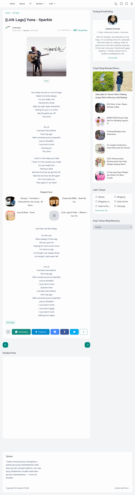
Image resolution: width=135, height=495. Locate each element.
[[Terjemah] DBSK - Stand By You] (54, 205)
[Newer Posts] (87, 345)
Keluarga (121, 206)
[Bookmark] (8, 332)
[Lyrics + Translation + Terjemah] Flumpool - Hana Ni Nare (73, 421)
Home (12, 3)
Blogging (121, 197)
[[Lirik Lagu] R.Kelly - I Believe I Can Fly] (54, 220)
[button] (79, 30)
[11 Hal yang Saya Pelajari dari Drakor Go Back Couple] (100, 180)
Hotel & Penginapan (104, 206)
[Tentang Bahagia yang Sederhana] (100, 139)
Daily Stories (122, 201)
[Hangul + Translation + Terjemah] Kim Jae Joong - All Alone (30, 201)
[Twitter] (74, 332)
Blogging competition (104, 201)
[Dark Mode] (116, 3)
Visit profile (112, 58)
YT (30, 3)
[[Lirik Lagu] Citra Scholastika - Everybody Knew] (12, 422)
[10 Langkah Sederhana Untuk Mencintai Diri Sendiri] (100, 153)
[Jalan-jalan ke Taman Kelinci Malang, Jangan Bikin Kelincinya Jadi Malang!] (112, 90)
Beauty (101, 197)
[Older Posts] (5, 345)
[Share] (84, 332)
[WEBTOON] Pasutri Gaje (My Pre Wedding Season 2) (117, 120)
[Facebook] (64, 332)
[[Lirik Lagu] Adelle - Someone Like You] (12, 396)
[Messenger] (54, 332)
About (22, 3)
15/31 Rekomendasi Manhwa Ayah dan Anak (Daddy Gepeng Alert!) (117, 161)
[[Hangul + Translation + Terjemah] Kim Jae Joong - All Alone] (10, 205)
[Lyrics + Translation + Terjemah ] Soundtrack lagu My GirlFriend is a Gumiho (72, 395)
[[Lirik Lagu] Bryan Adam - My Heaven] (55, 371)
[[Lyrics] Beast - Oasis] (10, 220)
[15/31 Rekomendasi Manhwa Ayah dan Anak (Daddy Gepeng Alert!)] (100, 166)
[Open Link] (131, 3)
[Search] (126, 3)
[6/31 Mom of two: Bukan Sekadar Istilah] (100, 112)
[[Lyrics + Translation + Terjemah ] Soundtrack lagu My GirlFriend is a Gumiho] (55, 396)
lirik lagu (11, 322)
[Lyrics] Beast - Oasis (26, 212)
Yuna (46, 81)
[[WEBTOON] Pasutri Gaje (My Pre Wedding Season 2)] (100, 125)
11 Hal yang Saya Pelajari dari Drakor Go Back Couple (117, 175)
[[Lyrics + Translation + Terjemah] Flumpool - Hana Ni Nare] (55, 422)
